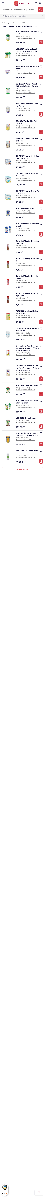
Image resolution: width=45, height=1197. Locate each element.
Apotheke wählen (21, 16)
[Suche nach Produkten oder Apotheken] (40, 9)
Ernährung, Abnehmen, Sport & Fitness (15, 23)
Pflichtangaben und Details (25, 38)
